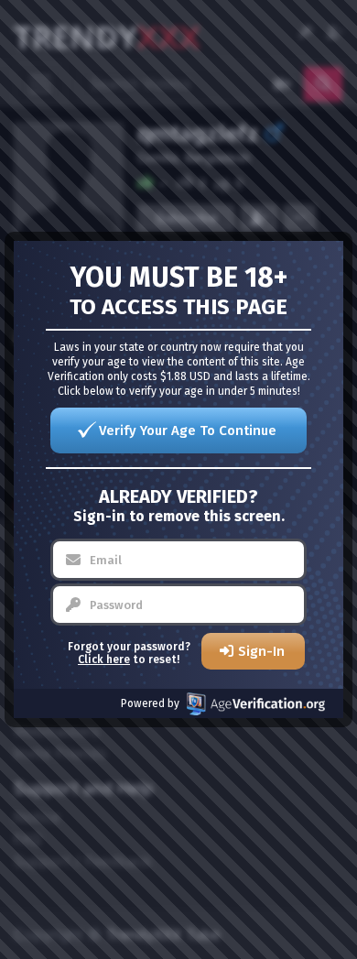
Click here (104, 659)
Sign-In (261, 651)
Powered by (150, 703)
